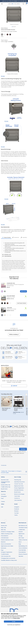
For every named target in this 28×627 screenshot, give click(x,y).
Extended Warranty (18, 490)
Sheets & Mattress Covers (7, 540)
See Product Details (21, 303)
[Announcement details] (26, 472)
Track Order (17, 496)
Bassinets (3, 542)
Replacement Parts (18, 486)
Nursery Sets (4, 525)
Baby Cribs (3, 527)
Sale (2, 507)
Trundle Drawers (5, 554)
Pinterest (16, 511)
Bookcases (3, 548)
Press (2, 498)
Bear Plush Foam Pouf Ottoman (4, 409)
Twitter (16, 515)
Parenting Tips (17, 479)
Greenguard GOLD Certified (5, 482)
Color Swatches (18, 500)
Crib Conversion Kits (6, 556)
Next (27, 394)
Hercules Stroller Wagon (16, 409)
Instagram (16, 507)
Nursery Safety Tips (5, 485)
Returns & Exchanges (19, 494)
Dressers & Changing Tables (7, 531)
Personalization (4, 535)
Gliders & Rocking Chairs (7, 533)
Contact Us (17, 498)
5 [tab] (15, 26)
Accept (13, 621)
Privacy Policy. (16, 618)
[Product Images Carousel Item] (14, 15)
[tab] (6, 237)
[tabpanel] (14, 15)
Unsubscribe (3, 465)
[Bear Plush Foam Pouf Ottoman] (6, 401)
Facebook (16, 509)
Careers (3, 501)
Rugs (2, 550)
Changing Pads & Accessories (8, 558)
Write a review (13, 334)
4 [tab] (14, 26)
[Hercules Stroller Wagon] (18, 401)
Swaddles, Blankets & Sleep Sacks (9, 560)
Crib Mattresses (4, 537)
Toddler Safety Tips (5, 487)
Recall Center (4, 489)
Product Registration (19, 488)
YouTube (16, 513)
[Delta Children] (14, 427)
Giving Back (4, 496)
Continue (23, 449)
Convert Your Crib (18, 484)
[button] (2, 34)
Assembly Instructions (19, 482)
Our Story (3, 494)
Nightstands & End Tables (7, 546)
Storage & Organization (6, 552)
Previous (24, 394)
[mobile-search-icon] (23, 3)
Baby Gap (3, 529)
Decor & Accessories (6, 544)
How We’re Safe (4, 479)
